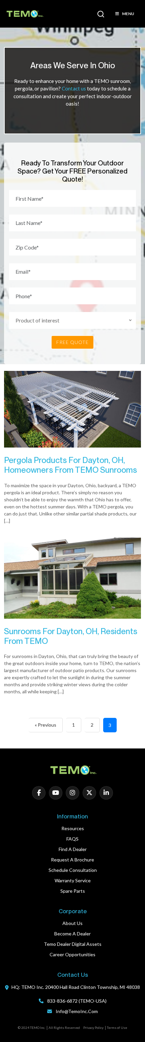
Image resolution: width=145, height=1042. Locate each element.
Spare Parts (72, 891)
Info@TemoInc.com (77, 1011)
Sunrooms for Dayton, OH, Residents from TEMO (70, 636)
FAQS (72, 839)
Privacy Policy (93, 1028)
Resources (72, 828)
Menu (128, 13)
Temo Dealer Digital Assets (73, 944)
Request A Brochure (72, 859)
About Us (72, 923)
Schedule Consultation (73, 870)
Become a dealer (72, 933)
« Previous (45, 725)
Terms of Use (117, 1028)
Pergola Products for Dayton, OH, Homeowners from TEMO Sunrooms (70, 465)
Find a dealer (73, 849)
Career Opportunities (72, 954)
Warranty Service (73, 880)
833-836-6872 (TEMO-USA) (76, 1001)
